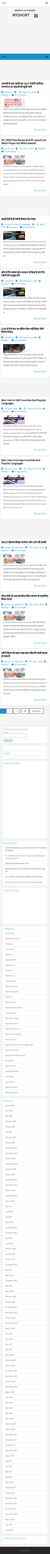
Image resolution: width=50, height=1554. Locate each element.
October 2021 (10, 1259)
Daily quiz (19, 547)
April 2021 (8, 1270)
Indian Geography (11, 991)
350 (25, 711)
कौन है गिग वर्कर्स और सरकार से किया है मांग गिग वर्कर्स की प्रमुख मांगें (23, 274)
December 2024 (11, 1148)
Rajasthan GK (10, 1039)
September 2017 (11, 1450)
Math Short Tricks (12, 1018)
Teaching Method (11, 1071)
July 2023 (8, 1206)
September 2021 (11, 1265)
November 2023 (11, 1185)
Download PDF (11, 960)
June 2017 (9, 1466)
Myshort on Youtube (25, 10)
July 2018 (8, 1397)
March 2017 (9, 1482)
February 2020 (10, 1296)
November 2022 (11, 1233)
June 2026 (9, 1111)
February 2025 (10, 1137)
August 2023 (9, 1201)
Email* (5, 732)
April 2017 (8, 1477)
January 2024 (10, 1174)
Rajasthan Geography (13, 1034)
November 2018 (11, 1376)
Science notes (10, 1066)
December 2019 (11, 1307)
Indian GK (8, 92)
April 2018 (8, 1413)
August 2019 (9, 1328)
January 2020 (10, 1302)
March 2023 (9, 1222)
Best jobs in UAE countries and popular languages (23, 401)
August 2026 (9, 1105)
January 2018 (10, 1429)
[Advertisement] (30, 36)
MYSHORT (21, 14)
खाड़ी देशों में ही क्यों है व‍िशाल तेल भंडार (18, 219)
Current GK (9, 148)
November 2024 (11, 1153)
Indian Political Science (13, 1007)
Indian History (10, 1002)
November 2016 (11, 1503)
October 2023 (10, 1190)
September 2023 (11, 1196)
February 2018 (10, 1424)
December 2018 (11, 1371)
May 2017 (8, 1471)
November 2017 (11, 1440)
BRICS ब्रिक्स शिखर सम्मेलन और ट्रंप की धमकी (23, 542)
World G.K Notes (11, 1087)
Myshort (5, 95)
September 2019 (11, 1323)
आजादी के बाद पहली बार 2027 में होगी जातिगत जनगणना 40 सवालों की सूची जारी (22, 85)
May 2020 (8, 1286)
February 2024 (10, 1169)
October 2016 (10, 1509)
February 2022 (10, 1249)
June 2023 (9, 1211)
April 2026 (8, 1116)
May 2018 (8, 1408)
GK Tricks (8, 970)
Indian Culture (10, 981)
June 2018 (9, 1403)
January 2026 (10, 1127)
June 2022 (9, 1243)
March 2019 (9, 1355)
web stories (9, 1082)
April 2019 (8, 1349)
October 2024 (10, 1158)
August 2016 (9, 1519)
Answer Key (9, 933)
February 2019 (10, 1360)
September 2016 (11, 1514)
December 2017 (11, 1434)
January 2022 (10, 1254)
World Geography (22, 224)
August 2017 (9, 1456)
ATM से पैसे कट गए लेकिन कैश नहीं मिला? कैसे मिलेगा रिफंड (22, 330)
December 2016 (11, 1498)
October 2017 (10, 1445)
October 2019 (10, 1318)
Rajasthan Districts (12, 1029)
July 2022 (8, 1238)
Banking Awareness (12, 938)
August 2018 (9, 1392)
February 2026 (10, 1121)
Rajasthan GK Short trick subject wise (19, 1045)
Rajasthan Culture (12, 1023)
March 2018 (9, 1418)
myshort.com (25, 1550)
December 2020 (11, 1280)
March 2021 (9, 1275)
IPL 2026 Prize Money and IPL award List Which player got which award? (23, 141)
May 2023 (8, 1217)
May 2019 (8, 1344)
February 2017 (10, 1487)
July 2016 (8, 1525)
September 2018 (11, 1387)
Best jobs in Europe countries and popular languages (20, 461)
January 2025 (10, 1142)
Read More (40, 130)
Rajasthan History (12, 1050)
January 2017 (10, 1493)
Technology (9, 1076)
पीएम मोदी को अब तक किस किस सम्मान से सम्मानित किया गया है (24, 597)
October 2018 (10, 1381)
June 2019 (9, 1339)
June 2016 (9, 1530)
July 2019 (8, 1333)
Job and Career (11, 408)
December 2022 (11, 1227)
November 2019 (11, 1312)
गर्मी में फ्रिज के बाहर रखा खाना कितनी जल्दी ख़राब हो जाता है (24, 654)
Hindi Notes (9, 976)
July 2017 (8, 1461)
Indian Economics (11, 986)
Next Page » (36, 711)
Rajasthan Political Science (15, 1055)
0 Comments (20, 95)
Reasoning (9, 1060)
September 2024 (11, 1164)
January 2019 (10, 1365)
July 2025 (8, 1132)
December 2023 (11, 1180)
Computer (9, 944)
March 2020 (9, 1291)
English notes (10, 965)
